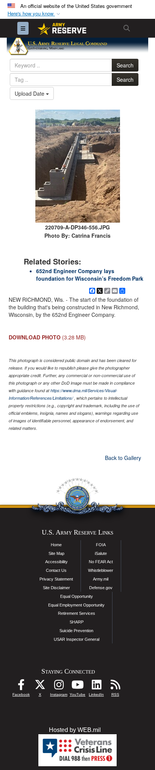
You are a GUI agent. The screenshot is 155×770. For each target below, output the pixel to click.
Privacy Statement (56, 579)
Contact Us (56, 570)
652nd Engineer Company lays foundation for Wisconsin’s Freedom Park (89, 274)
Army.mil (100, 579)
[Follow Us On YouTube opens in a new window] (77, 686)
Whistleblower (100, 570)
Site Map (56, 553)
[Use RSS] (115, 686)
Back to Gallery (123, 457)
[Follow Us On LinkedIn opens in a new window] (96, 686)
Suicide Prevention (76, 630)
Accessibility (56, 561)
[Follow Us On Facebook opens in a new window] (21, 686)
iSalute (101, 553)
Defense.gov (100, 587)
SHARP (77, 622)
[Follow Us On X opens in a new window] (39, 686)
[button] (35, 14)
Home (56, 544)
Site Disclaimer (56, 587)
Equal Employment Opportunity (76, 605)
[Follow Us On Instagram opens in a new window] (58, 686)
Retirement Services (76, 613)
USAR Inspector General (76, 639)
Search (125, 65)
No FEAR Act (101, 561)
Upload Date (30, 93)
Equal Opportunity (76, 596)
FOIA (101, 544)
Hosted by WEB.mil (75, 730)
